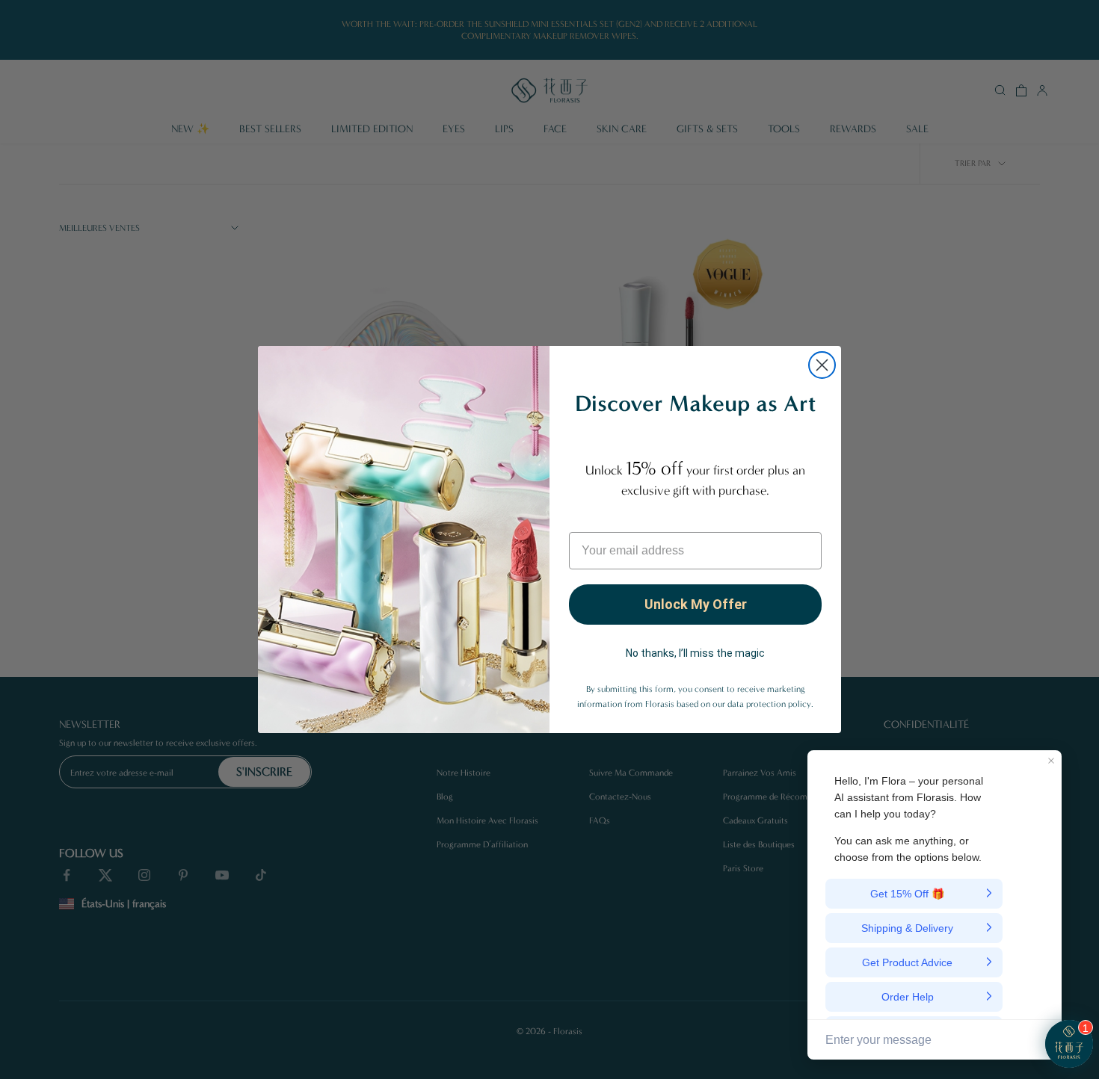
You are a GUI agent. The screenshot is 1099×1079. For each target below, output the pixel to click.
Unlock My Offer (695, 604)
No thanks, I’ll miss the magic (695, 653)
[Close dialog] (822, 365)
